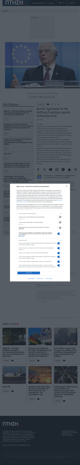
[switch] (59, 217)
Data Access (40, 278)
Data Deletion (31, 278)
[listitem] (40, 213)
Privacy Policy (48, 278)
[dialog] (40, 233)
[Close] (67, 186)
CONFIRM (29, 273)
